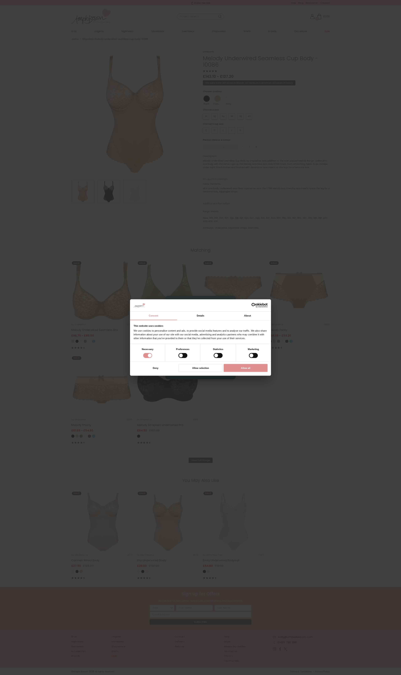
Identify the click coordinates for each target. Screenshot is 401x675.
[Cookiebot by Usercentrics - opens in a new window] (254, 305)
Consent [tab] (153, 315)
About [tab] (247, 315)
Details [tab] (200, 315)
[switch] (182, 356)
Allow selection (200, 368)
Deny (155, 368)
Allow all (245, 368)
